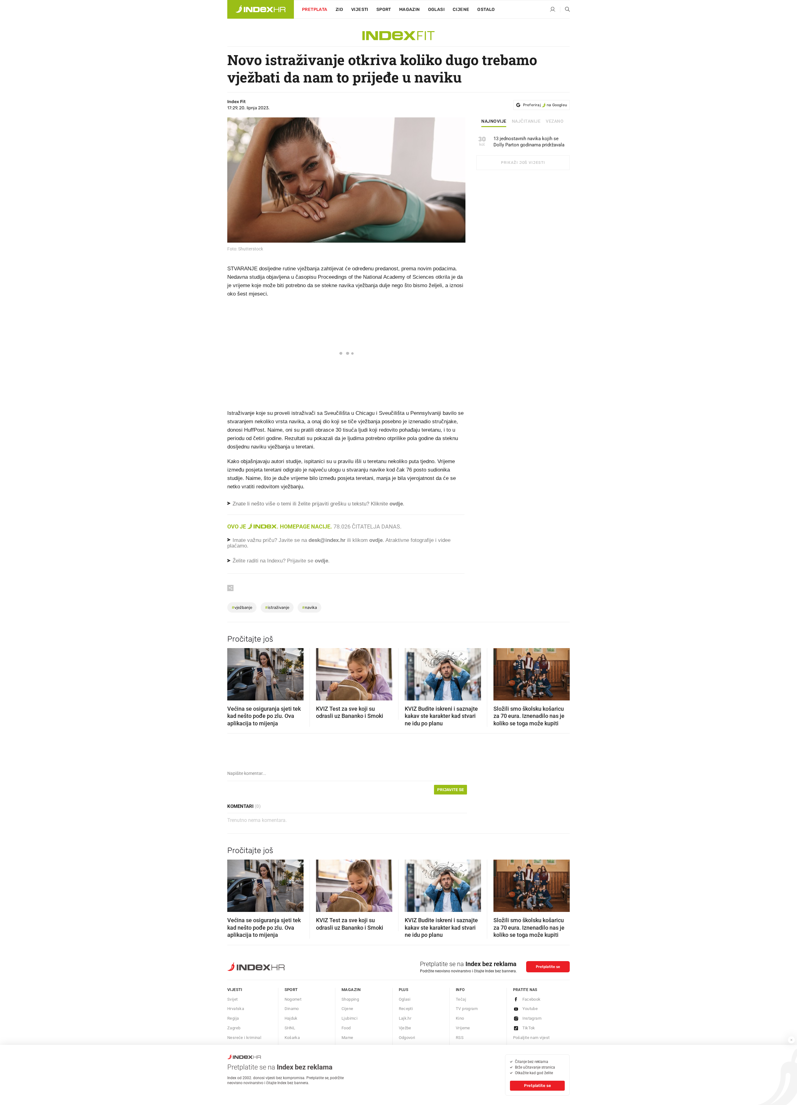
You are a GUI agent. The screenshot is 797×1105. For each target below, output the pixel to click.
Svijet (232, 999)
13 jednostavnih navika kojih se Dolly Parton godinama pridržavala (528, 142)
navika (309, 607)
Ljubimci (349, 1018)
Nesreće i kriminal (244, 1037)
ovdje (376, 540)
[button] (235, 672)
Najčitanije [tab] (526, 121)
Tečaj (461, 999)
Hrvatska (235, 1008)
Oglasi (436, 9)
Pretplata (315, 9)
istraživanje (277, 607)
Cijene (461, 9)
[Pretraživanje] (565, 9)
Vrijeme (463, 1028)
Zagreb (233, 1028)
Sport (383, 9)
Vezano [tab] (555, 121)
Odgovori (407, 1037)
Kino (460, 1018)
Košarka (292, 1037)
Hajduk (291, 1018)
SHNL (290, 1028)
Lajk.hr (405, 1018)
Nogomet (293, 999)
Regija (233, 1018)
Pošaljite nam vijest (531, 1037)
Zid (339, 9)
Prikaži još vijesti (523, 162)
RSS (460, 1037)
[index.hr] (260, 9)
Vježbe (405, 1028)
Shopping (350, 999)
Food (346, 1028)
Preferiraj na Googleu (545, 105)
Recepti (406, 1008)
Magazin (351, 989)
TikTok (528, 1028)
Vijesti (359, 9)
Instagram (532, 1018)
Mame (347, 1037)
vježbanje (242, 607)
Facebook (531, 999)
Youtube (530, 1008)
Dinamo (292, 1008)
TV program (467, 1008)
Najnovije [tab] (494, 121)
